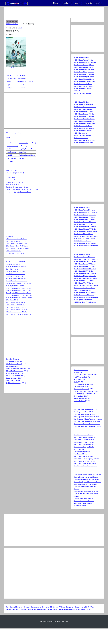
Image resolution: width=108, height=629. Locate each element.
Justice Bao (10, 366)
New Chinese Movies (50, 609)
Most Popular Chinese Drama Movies (18, 290)
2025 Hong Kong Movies (82, 135)
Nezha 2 (76, 372)
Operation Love (11, 380)
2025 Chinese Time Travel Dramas (86, 297)
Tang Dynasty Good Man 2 (15, 368)
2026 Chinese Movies (81, 57)
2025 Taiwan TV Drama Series (84, 288)
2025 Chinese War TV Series (83, 283)
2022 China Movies (12, 300)
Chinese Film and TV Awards (16, 609)
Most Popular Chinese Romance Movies (19, 297)
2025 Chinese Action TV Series (84, 257)
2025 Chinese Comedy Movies (84, 109)
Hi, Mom (77, 379)
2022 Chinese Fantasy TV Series (17, 243)
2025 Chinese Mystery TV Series (85, 276)
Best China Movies (12, 269)
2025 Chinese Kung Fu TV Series (85, 273)
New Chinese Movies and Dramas (17, 607)
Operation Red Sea (80, 398)
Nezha (76, 382)
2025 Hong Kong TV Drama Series (86, 285)
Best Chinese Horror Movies (83, 444)
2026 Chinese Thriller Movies (84, 86)
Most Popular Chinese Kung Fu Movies (19, 295)
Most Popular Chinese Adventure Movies (88, 419)
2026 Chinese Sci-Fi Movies (83, 84)
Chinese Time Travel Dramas (84, 501)
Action (24, 189)
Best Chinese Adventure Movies (84, 437)
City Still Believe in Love (14, 371)
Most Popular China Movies (15, 286)
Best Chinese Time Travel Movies (85, 466)
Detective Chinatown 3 (81, 389)
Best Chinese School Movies (83, 456)
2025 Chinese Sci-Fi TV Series (84, 280)
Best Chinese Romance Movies (16, 281)
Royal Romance (11, 378)
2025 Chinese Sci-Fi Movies (83, 126)
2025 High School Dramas (83, 299)
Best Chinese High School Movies (85, 463)
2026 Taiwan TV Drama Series (84, 238)
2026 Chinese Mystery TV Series (85, 229)
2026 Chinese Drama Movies (83, 67)
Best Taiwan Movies (80, 454)
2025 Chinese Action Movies (83, 104)
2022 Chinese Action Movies (15, 305)
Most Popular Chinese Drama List (85, 409)
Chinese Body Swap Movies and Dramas (87, 474)
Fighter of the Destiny (13, 383)
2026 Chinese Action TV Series (84, 210)
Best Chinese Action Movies (15, 271)
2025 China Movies (80, 133)
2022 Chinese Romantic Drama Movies (19, 314)
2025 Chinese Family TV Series (84, 266)
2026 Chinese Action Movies (83, 60)
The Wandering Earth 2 (82, 393)
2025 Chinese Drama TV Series (84, 264)
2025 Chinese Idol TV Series (83, 271)
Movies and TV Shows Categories (61, 607)
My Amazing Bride (12, 361)
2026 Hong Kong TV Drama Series (86, 236)
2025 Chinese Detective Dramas (85, 292)
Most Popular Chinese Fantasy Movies (18, 293)
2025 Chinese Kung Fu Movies (84, 119)
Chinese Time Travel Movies (83, 498)
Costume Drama (25, 192)
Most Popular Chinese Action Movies (18, 288)
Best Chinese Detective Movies (84, 461)
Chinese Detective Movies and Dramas (87, 479)
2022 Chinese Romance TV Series (17, 248)
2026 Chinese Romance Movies (84, 81)
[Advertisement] (54, 12)
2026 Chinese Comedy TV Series (85, 215)
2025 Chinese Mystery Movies (84, 121)
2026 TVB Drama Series (82, 241)
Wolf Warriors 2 (79, 377)
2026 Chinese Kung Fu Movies (84, 76)
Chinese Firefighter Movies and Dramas (87, 482)
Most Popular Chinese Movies (16, 266)
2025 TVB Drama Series (82, 290)
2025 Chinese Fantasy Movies (84, 114)
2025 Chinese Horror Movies (84, 116)
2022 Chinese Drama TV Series (16, 241)
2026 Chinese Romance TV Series (85, 231)
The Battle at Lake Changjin (83, 374)
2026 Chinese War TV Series (83, 234)
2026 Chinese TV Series (82, 207)
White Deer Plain (12, 373)
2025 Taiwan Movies (81, 138)
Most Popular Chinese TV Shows (85, 412)
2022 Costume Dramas (13, 251)
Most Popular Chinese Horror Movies (87, 424)
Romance (30, 189)
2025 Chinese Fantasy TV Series (85, 269)
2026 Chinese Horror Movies (84, 74)
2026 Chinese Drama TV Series (84, 217)
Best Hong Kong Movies (82, 451)
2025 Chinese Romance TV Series (85, 278)
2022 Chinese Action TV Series (16, 239)
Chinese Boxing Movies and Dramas (86, 477)
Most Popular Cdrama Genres (84, 414)
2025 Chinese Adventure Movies (85, 107)
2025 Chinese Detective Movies (84, 140)
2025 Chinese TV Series (82, 254)
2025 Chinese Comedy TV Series (85, 261)
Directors (45, 607)
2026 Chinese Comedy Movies (84, 65)
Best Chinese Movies (13, 264)
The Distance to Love (13, 364)
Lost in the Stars (79, 401)
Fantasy (18, 189)
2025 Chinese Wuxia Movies (83, 142)
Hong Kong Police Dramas (83, 503)
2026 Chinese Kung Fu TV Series (85, 226)
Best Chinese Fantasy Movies (15, 276)
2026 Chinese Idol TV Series (83, 224)
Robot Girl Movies (80, 505)
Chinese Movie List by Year (84, 607)
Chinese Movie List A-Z (83, 609)
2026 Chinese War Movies (83, 88)
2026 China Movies (80, 91)
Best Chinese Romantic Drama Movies (19, 283)
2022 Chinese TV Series (12, 24)
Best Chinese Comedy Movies (84, 440)
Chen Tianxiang (12, 146)
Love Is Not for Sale (13, 375)
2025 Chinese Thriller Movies (84, 128)
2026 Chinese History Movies (84, 72)
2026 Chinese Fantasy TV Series (85, 222)
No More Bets (78, 396)
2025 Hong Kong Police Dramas (85, 302)
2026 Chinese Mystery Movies (84, 79)
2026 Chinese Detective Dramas (85, 243)
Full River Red (79, 386)
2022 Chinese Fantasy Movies (16, 307)
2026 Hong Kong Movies (82, 93)
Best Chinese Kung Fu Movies (16, 278)
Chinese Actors (36, 607)
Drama (13, 189)
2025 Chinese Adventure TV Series (85, 259)
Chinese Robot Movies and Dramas (86, 491)
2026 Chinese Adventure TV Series (85, 212)
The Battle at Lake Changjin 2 (84, 391)
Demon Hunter (30, 149)
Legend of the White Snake (15, 253)
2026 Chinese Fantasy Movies (84, 69)
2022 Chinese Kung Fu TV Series (17, 246)
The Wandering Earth (81, 384)
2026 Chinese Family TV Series (84, 219)
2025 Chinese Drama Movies (83, 111)
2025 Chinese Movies (81, 102)
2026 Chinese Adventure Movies (85, 62)
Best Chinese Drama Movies (15, 274)
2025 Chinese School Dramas (84, 295)
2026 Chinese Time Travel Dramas (86, 245)
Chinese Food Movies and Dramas (85, 484)
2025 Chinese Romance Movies (84, 123)
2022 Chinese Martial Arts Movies (17, 309)
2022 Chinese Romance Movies (16, 312)
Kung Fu (16, 192)
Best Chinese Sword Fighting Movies (86, 459)
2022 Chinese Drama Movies (15, 302)
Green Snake (23, 143)
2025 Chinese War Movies (83, 130)
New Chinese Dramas (66, 609)
